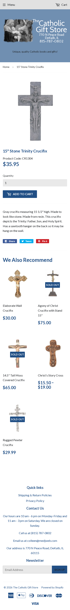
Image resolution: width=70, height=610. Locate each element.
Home (6, 66)
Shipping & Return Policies (35, 495)
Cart (64, 4)
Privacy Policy (35, 500)
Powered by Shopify (52, 587)
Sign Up (59, 569)
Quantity (8, 175)
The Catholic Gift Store (25, 587)
